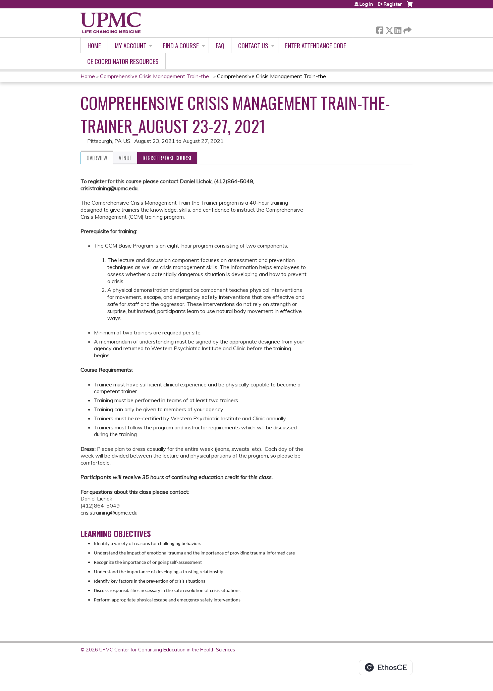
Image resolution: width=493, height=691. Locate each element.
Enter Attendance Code (315, 45)
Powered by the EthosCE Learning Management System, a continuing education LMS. (386, 667)
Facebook (379, 29)
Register (393, 4)
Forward (406, 28)
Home (94, 45)
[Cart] (410, 6)
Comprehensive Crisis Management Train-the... (156, 76)
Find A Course (181, 45)
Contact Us (253, 45)
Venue (125, 158)
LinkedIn (397, 29)
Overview (97, 158)
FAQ (220, 45)
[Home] (110, 22)
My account (130, 45)
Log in (366, 4)
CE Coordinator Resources (123, 61)
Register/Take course (167, 158)
